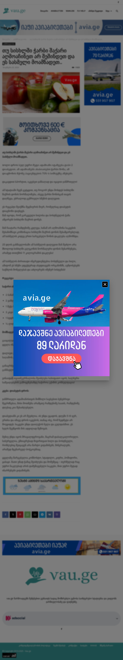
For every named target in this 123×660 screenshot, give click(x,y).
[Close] (105, 284)
